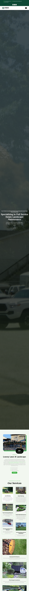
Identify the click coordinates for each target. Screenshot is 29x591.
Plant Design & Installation (14, 580)
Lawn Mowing (7, 495)
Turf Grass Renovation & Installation (21, 533)
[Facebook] (13, 4)
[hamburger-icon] (26, 8)
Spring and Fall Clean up (14, 556)
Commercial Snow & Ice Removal (7, 529)
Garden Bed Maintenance (21, 514)
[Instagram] (14, 4)
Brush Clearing (21, 496)
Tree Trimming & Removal (8, 512)
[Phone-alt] (16, 4)
